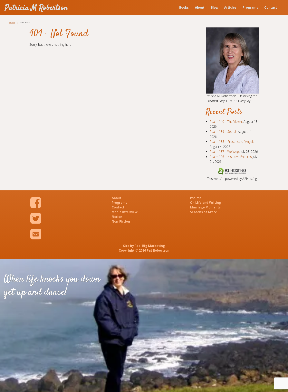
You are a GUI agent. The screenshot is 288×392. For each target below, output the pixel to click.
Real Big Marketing (150, 246)
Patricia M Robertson (36, 8)
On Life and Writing (205, 202)
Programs (250, 7)
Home (12, 22)
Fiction (117, 216)
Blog (214, 7)
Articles (230, 7)
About (200, 7)
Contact (270, 7)
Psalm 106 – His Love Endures (231, 157)
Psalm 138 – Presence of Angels (232, 141)
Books (184, 7)
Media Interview (125, 212)
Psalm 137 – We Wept (225, 151)
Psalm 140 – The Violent (226, 121)
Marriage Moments (205, 207)
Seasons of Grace (203, 212)
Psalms (195, 197)
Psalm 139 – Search (223, 131)
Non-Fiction (121, 221)
